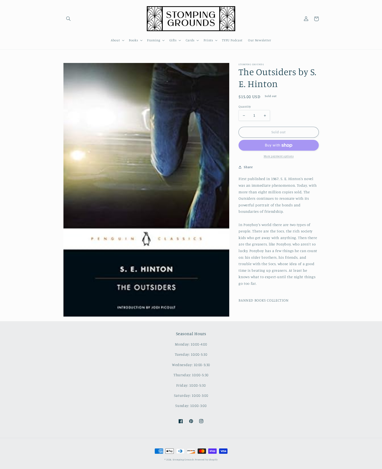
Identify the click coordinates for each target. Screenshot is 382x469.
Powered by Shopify (206, 459)
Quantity (245, 106)
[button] (68, 19)
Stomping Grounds (183, 459)
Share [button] (248, 167)
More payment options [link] (279, 156)
